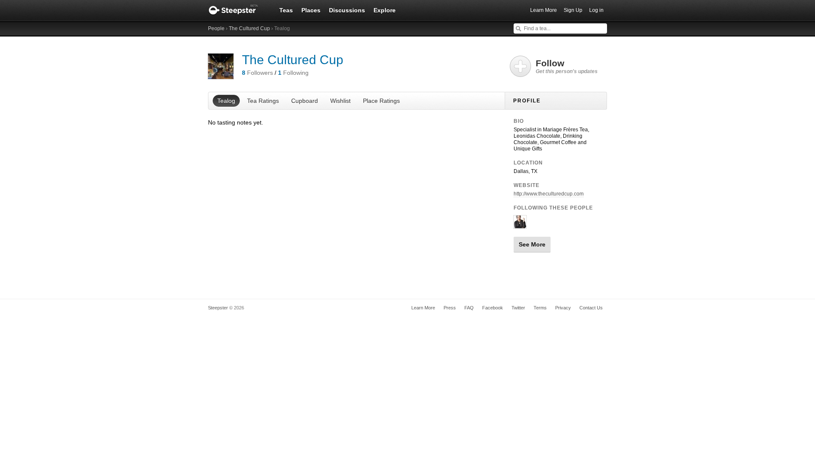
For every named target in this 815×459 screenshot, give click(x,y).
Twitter (518, 307)
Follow (567, 66)
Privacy (563, 307)
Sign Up (573, 10)
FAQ (469, 307)
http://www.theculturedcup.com (549, 194)
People (216, 28)
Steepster (237, 10)
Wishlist (340, 100)
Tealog (226, 100)
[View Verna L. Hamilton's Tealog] (520, 225)
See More (532, 244)
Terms (540, 307)
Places (310, 10)
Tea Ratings (263, 100)
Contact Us (591, 307)
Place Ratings (381, 100)
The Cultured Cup (249, 28)
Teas (286, 10)
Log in (596, 10)
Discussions (347, 10)
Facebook (492, 307)
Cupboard (304, 100)
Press (450, 307)
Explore (385, 10)
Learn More (543, 10)
